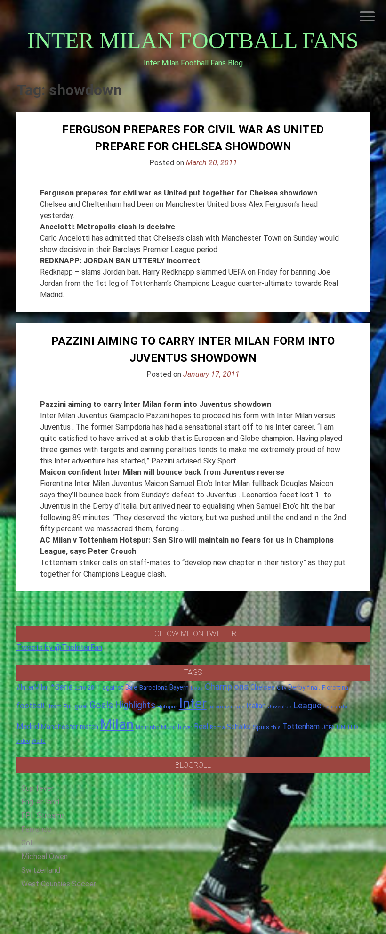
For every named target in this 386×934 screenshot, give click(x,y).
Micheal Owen (44, 856)
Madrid (27, 726)
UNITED (347, 727)
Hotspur (167, 706)
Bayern (179, 687)
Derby (297, 687)
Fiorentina (335, 687)
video (23, 741)
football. (31, 705)
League (308, 705)
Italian (256, 705)
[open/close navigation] (367, 16)
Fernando (36, 829)
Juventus (280, 706)
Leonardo (335, 706)
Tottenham (301, 726)
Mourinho (147, 727)
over (187, 727)
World (39, 741)
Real (201, 726)
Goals (101, 705)
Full (68, 706)
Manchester (59, 727)
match (89, 727)
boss (197, 688)
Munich (171, 727)
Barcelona (153, 687)
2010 (80, 688)
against (113, 687)
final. (313, 687)
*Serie (61, 686)
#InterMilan (32, 687)
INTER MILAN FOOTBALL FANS (193, 40)
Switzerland (40, 870)
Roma (217, 727)
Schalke (239, 727)
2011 (94, 687)
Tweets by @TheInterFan (59, 647)
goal (81, 706)
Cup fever (37, 788)
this (276, 727)
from (55, 706)
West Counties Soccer (58, 883)
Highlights (135, 705)
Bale (131, 687)
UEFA (328, 727)
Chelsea (262, 687)
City (281, 687)
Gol (26, 842)
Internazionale (226, 706)
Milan (117, 724)
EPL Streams (43, 815)
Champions (227, 687)
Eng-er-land (40, 801)
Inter (193, 704)
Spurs (261, 727)
